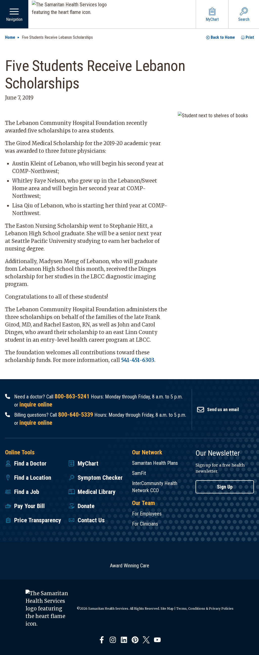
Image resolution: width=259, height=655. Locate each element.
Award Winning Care (129, 566)
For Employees (147, 514)
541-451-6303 (137, 360)
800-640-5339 (75, 414)
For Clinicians (145, 524)
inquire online (35, 404)
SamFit (139, 473)
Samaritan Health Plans (155, 463)
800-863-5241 (72, 396)
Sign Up (225, 487)
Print (250, 37)
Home (10, 37)
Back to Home (223, 37)
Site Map (167, 608)
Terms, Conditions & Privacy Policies (204, 608)
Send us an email (223, 409)
